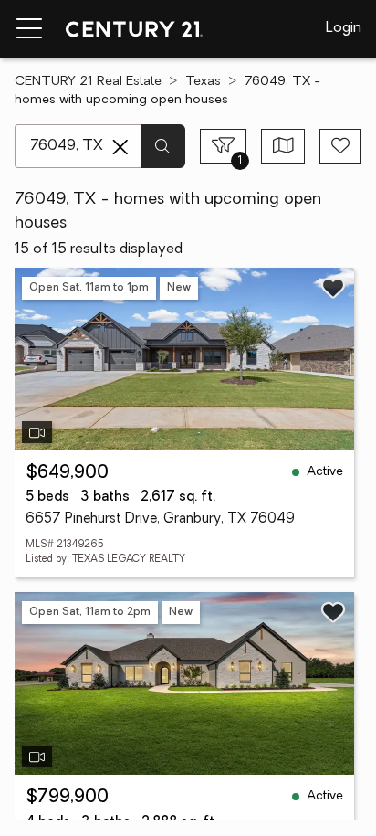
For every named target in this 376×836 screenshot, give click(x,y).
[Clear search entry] (120, 147)
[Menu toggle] (29, 29)
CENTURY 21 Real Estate (88, 82)
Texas (203, 82)
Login (343, 28)
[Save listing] (333, 288)
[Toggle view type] (283, 146)
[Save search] (340, 146)
